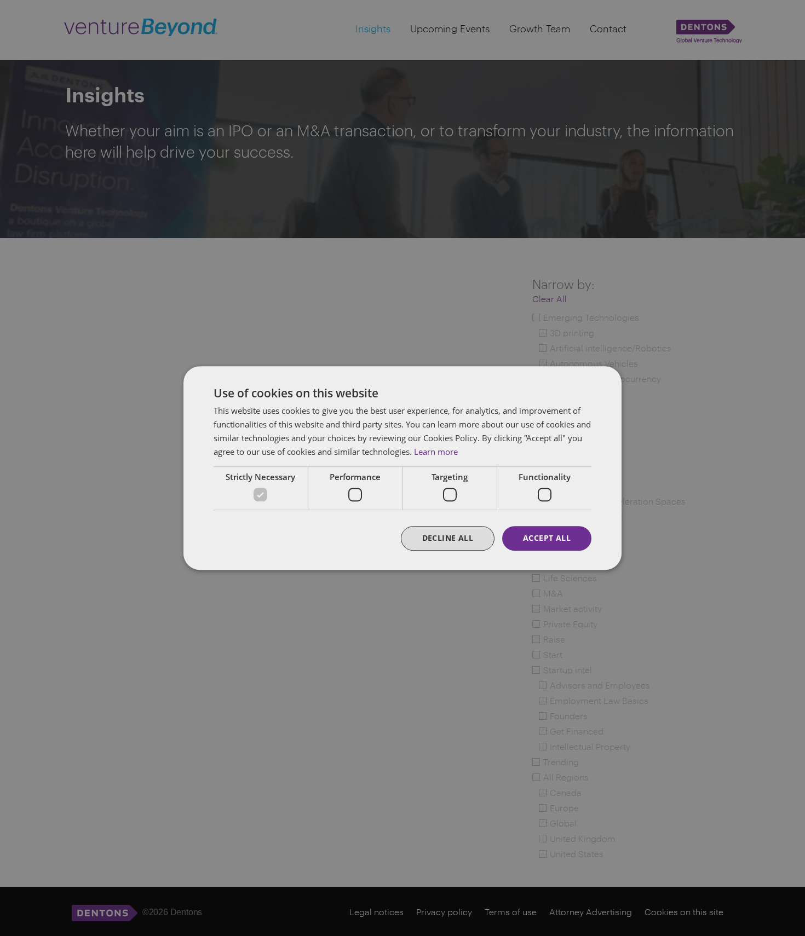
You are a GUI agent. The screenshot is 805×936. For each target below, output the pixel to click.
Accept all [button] (547, 538)
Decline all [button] (447, 538)
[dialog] (402, 468)
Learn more (436, 451)
